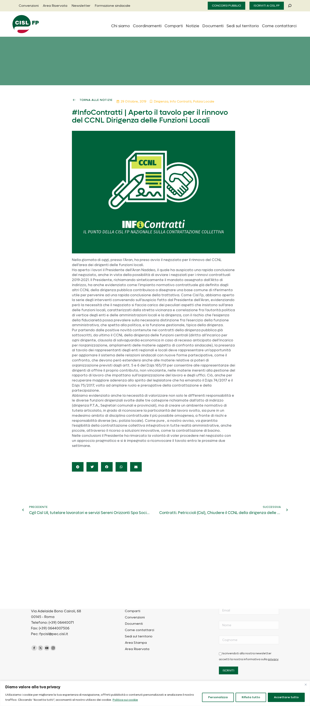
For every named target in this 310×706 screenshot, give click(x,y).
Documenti (134, 624)
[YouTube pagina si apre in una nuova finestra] (47, 648)
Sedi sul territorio (138, 636)
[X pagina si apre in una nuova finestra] (40, 648)
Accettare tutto (286, 697)
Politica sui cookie (125, 700)
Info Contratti (180, 101)
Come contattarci (139, 630)
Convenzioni (135, 617)
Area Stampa (136, 643)
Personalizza (218, 697)
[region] (155, 693)
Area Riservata (137, 649)
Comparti (132, 611)
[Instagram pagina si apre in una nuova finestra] (53, 648)
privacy (273, 659)
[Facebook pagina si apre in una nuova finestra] (34, 648)
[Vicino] (305, 684)
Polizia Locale (203, 101)
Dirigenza (161, 101)
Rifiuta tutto (251, 697)
